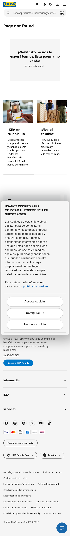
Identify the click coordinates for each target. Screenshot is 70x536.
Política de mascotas (41, 507)
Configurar (33, 313)
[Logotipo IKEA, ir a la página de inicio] (9, 4)
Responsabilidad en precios (17, 495)
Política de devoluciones (15, 507)
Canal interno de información (17, 501)
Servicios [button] (9, 409)
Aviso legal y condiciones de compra (21, 472)
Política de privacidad (48, 484)
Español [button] (52, 455)
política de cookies (35, 286)
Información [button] (11, 380)
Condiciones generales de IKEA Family (21, 513)
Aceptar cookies (35, 301)
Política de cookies (52, 472)
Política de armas (52, 513)
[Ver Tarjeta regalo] (21, 432)
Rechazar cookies (35, 324)
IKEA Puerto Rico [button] (20, 455)
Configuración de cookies (15, 478)
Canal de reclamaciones (47, 501)
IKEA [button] (6, 394)
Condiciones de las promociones (19, 490)
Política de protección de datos (18, 484)
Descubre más (11, 354)
